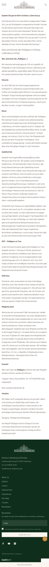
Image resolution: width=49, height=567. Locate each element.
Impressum (6, 494)
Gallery (5, 481)
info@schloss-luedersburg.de (12, 469)
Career (4, 485)
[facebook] (3, 543)
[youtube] (9, 543)
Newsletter (6, 506)
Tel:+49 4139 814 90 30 (9, 465)
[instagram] (15, 543)
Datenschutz (7, 490)
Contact (5, 502)
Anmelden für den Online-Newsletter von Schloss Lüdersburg (23, 529)
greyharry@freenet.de (15, 388)
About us (5, 477)
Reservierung (24, 564)
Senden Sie (24, 534)
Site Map (5, 498)
